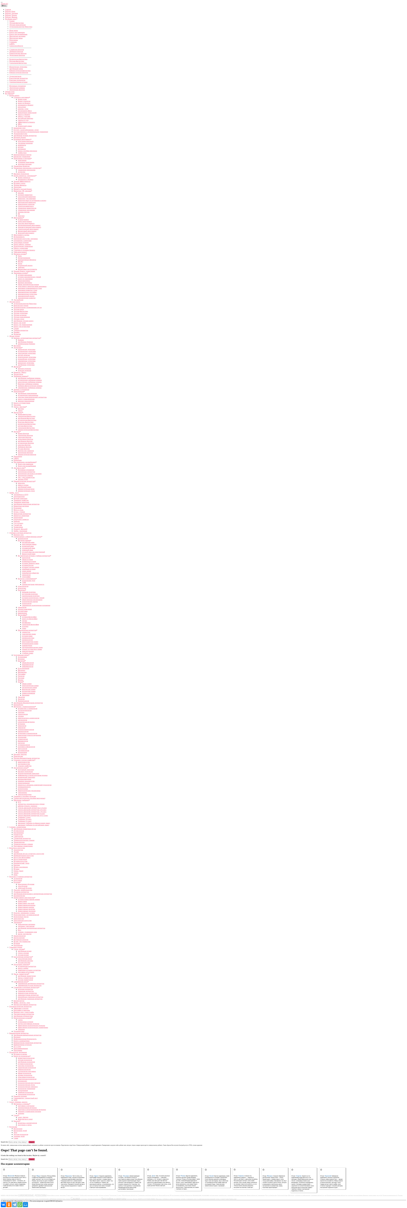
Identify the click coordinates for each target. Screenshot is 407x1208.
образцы (135, 1199)
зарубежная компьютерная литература (335, 1195)
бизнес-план (232, 1199)
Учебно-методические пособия (88, 1195)
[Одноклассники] (8, 1204)
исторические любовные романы (50, 1199)
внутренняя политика (178, 1195)
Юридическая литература (129, 1195)
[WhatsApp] (19, 1204)
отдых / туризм (220, 1199)
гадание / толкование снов (188, 1199)
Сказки (75, 1198)
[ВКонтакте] (3, 1204)
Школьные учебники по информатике (299, 1195)
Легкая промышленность (390, 1195)
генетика (350, 1195)
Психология (188, 1195)
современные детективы (32, 1194)
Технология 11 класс (115, 1195)
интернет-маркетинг (240, 1195)
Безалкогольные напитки (16, 1199)
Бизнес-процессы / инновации (256, 1195)
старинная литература (317, 1195)
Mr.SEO (26, 1201)
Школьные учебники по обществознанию (168, 1199)
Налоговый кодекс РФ (165, 1195)
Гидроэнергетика (282, 1195)
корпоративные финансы (360, 1195)
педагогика (83, 1199)
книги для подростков (9, 1195)
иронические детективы (201, 1195)
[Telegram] (14, 1204)
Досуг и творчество (271, 1195)
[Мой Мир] (25, 1204)
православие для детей (375, 1195)
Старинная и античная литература (148, 1195)
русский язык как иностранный (206, 1199)
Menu (4, 6)
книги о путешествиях (146, 1199)
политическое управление (226, 1195)
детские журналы (104, 1195)
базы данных (66, 1199)
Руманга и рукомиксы (72, 1195)
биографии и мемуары (113, 1198)
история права (214, 1195)
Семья (227, 1199)
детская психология (94, 1199)
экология (129, 1199)
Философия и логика (53, 1195)
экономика (63, 1195)
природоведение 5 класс (31, 1199)
